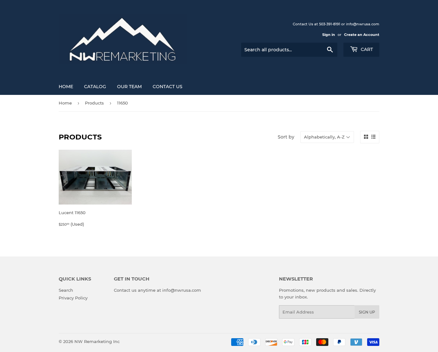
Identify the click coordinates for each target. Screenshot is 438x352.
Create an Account (361, 34)
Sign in (328, 34)
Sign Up (367, 312)
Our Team (129, 86)
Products (94, 102)
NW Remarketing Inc (97, 341)
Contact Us (167, 86)
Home (66, 86)
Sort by (286, 137)
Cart (366, 49)
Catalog (95, 86)
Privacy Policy (73, 297)
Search (66, 290)
